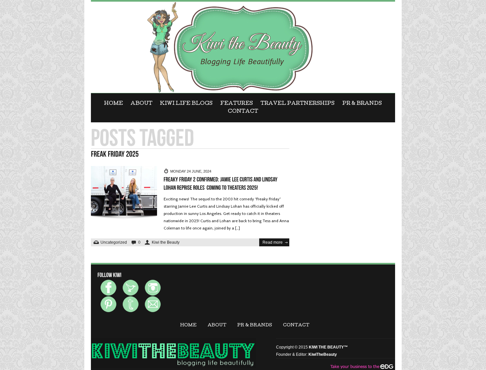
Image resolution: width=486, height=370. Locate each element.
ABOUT (141, 103)
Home (113, 103)
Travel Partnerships (298, 103)
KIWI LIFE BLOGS (186, 103)
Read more (273, 242)
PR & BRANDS (362, 103)
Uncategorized (114, 242)
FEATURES (236, 103)
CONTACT (243, 111)
